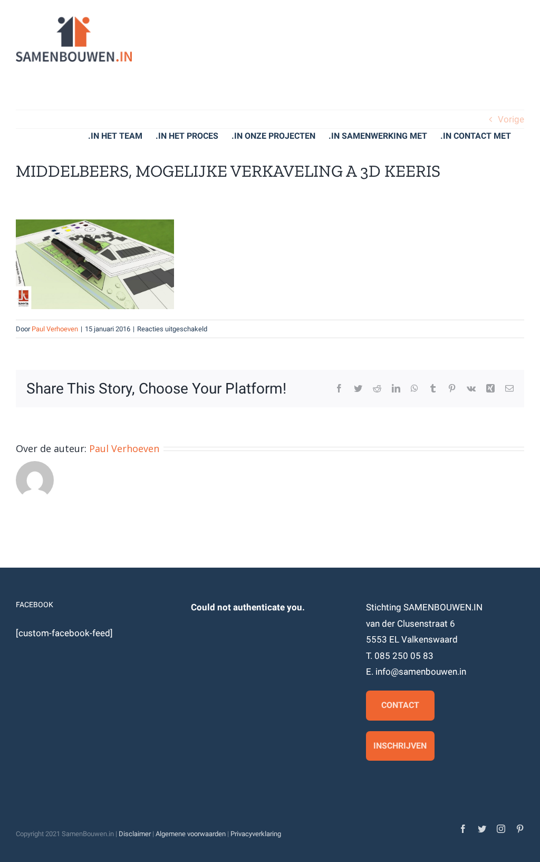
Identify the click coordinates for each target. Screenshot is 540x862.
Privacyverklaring (255, 834)
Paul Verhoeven (55, 329)
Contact (400, 705)
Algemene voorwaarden (191, 834)
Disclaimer (135, 834)
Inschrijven (400, 746)
